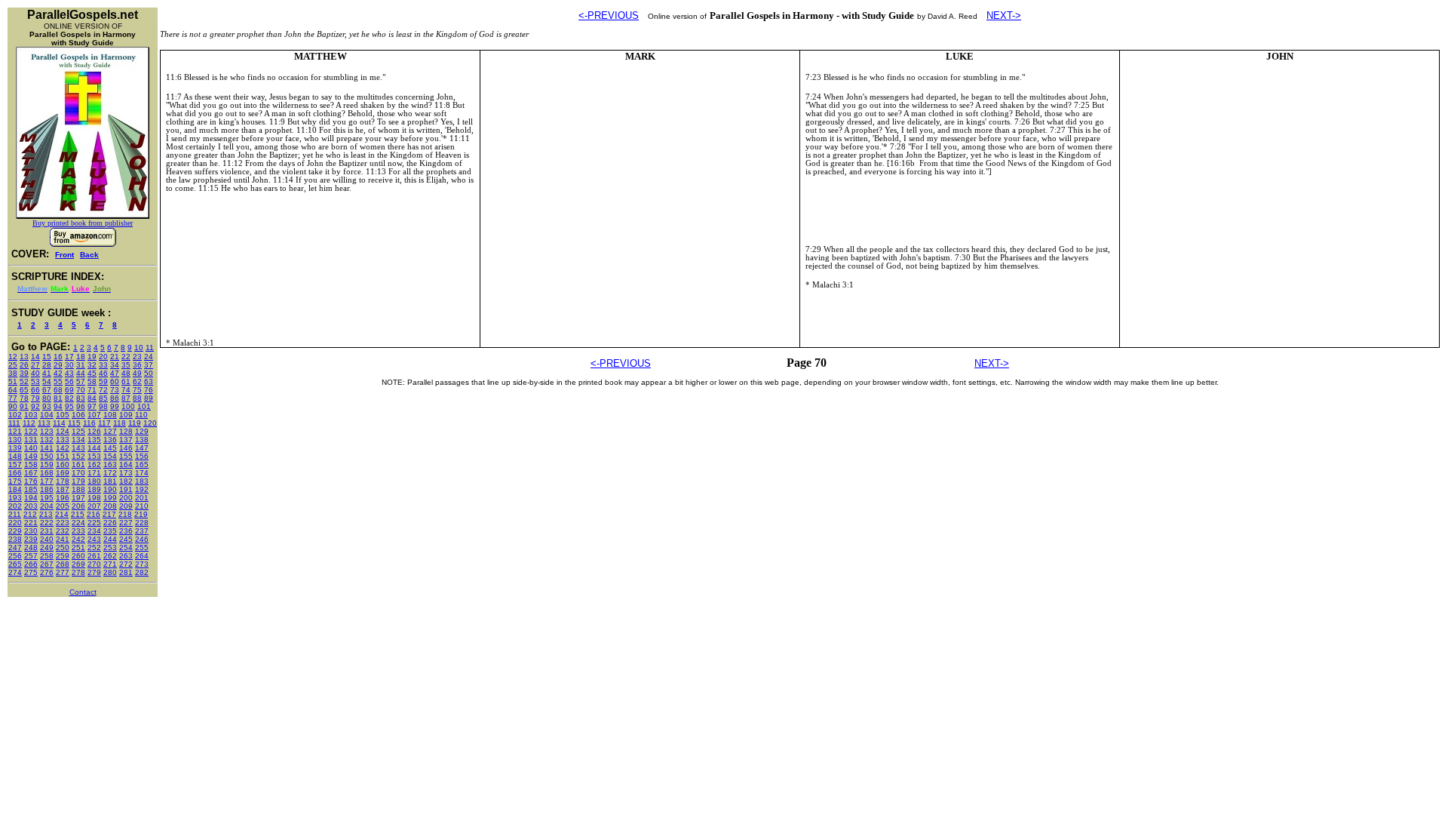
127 (110, 431)
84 (92, 398)
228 (142, 522)
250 (62, 547)
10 (138, 347)
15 (46, 356)
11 (150, 347)
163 (110, 464)
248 (31, 547)
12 (12, 356)
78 (24, 398)
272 (126, 564)
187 (62, 489)
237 (142, 531)
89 (148, 398)
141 (47, 448)
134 (78, 439)
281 (126, 572)
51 (12, 381)
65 (24, 390)
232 (62, 531)
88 (137, 398)
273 (142, 564)
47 (114, 373)
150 (47, 456)
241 (62, 539)
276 (47, 572)
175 (15, 481)
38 (12, 373)
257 (31, 556)
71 (92, 390)
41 (46, 373)
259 (62, 556)
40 (35, 373)
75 (137, 390)
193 (15, 498)
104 (47, 415)
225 (94, 522)
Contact (83, 592)
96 (80, 406)
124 (62, 431)
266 (31, 564)
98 (103, 406)
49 (137, 373)
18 (80, 356)
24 (148, 356)
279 (94, 572)
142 (62, 448)
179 (78, 481)
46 (103, 373)
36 (137, 365)
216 (93, 514)
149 (31, 456)
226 (110, 522)
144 (94, 448)
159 (47, 464)
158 (31, 464)
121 (15, 431)
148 (15, 456)
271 (110, 564)
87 (125, 398)
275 (31, 572)
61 (125, 381)
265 (15, 564)
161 (78, 464)
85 (103, 398)
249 (47, 547)
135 (94, 439)
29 (58, 365)
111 (14, 423)
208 (110, 506)
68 (58, 390)
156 (142, 456)
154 (110, 456)
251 (78, 547)
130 (15, 439)
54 (46, 381)
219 (141, 514)
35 (125, 365)
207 (94, 506)
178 (62, 481)
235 (110, 531)
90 (12, 406)
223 (62, 522)
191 (126, 489)
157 (15, 464)
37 (148, 365)
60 (114, 381)
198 (94, 498)
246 (142, 539)
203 (31, 506)
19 (92, 356)
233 (78, 531)
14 (35, 356)
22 (125, 356)
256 (15, 556)
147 (142, 448)
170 (78, 473)
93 (46, 406)
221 (31, 522)
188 (78, 489)
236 (126, 531)
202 (15, 506)
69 (69, 390)
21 (114, 356)
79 (35, 398)
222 (47, 522)
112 (29, 423)
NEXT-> (1003, 15)
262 (110, 556)
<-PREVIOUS (608, 15)
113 (44, 423)
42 (58, 373)
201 (142, 498)
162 (94, 464)
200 (126, 498)
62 (137, 381)
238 (15, 539)
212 (30, 514)
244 (110, 539)
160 (62, 464)
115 (74, 423)
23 (137, 356)
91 (24, 406)
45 (92, 373)
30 (69, 365)
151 (62, 456)
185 (31, 489)
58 (92, 381)
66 (35, 390)
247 (15, 547)
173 (126, 473)
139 (15, 448)
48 (125, 373)
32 (92, 365)
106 (78, 415)
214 (62, 514)
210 (142, 506)
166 (15, 473)
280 (110, 572)
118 (119, 423)
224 (78, 522)
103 (31, 415)
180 (94, 481)
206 (78, 506)
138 (142, 439)
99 (114, 406)
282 (142, 572)
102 (15, 415)
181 (110, 481)
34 (114, 365)
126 (94, 431)
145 (110, 448)
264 (142, 556)
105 (62, 415)
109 (126, 415)
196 (62, 498)
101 (144, 406)
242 (78, 539)
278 (78, 572)
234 (94, 531)
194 (31, 498)
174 (142, 473)
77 (12, 398)
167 (31, 473)
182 (126, 481)
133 (62, 439)
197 (78, 498)
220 (15, 522)
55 (58, 381)
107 (94, 415)
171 (94, 473)
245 (126, 539)
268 (62, 564)
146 (126, 448)
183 (142, 481)
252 (94, 547)
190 (110, 489)
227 (126, 522)
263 (126, 556)
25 (12, 365)
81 (58, 398)
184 (15, 489)
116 (89, 423)
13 (24, 356)
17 (69, 356)
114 (59, 423)
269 (78, 564)
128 (126, 431)
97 (92, 406)
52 (24, 381)
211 (14, 514)
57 (80, 381)
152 (78, 456)
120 (150, 423)
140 (31, 448)
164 (126, 464)
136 (110, 439)
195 (47, 498)
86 (114, 398)
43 (69, 373)
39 (24, 373)
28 (46, 365)
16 (58, 356)
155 (126, 456)
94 (58, 406)
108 (110, 415)
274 (15, 572)
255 (142, 547)
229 (15, 531)
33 (103, 365)
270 (94, 564)
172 (110, 473)
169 (62, 473)
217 (109, 514)
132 (47, 439)
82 (69, 398)
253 (110, 547)
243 (94, 539)
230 (31, 531)
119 (134, 423)
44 (80, 373)
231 (47, 531)
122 (31, 431)
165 (142, 464)
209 (126, 506)
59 (103, 381)
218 (125, 514)
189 (94, 489)
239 (31, 539)
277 (62, 572)
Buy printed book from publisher (82, 223)
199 (110, 498)
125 (78, 431)
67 (46, 390)
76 (148, 390)
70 (80, 390)
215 (77, 514)
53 (35, 381)
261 (94, 556)
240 (47, 539)
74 (125, 390)
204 (47, 506)
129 (142, 431)
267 (47, 564)
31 (80, 365)
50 (148, 373)
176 (31, 481)
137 (126, 439)
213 (46, 514)
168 (47, 473)
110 (141, 415)
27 (35, 365)
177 (47, 481)
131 (31, 439)
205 (62, 506)
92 (35, 406)
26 (24, 365)
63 (148, 381)
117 (104, 423)
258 (47, 556)
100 (128, 406)
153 (94, 456)
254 (126, 547)
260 (78, 556)
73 (114, 390)
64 (12, 390)
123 (47, 431)
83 (80, 398)
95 (69, 406)
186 (47, 489)
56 (69, 381)
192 (142, 489)
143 (78, 448)
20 (103, 356)
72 (103, 390)
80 (46, 398)
